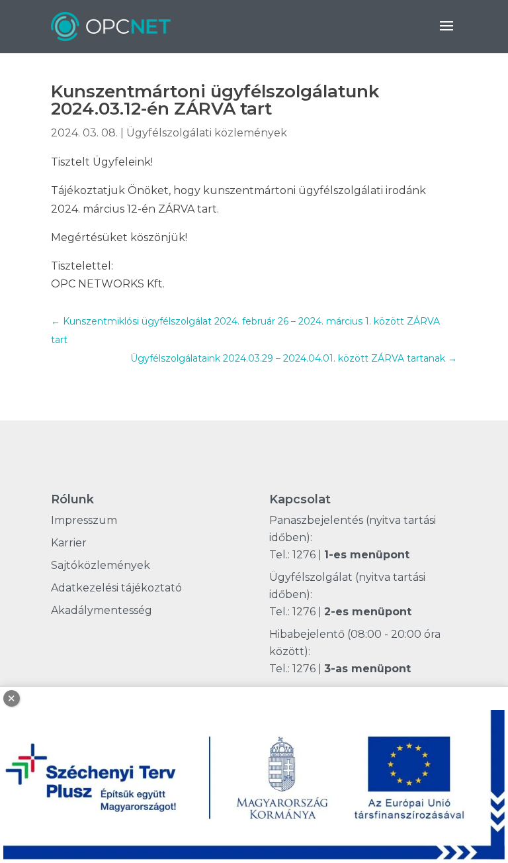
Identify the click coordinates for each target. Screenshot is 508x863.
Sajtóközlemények (100, 565)
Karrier (69, 542)
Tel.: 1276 (292, 554)
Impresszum (84, 520)
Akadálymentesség (101, 610)
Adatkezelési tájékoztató (116, 588)
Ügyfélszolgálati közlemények (206, 133)
